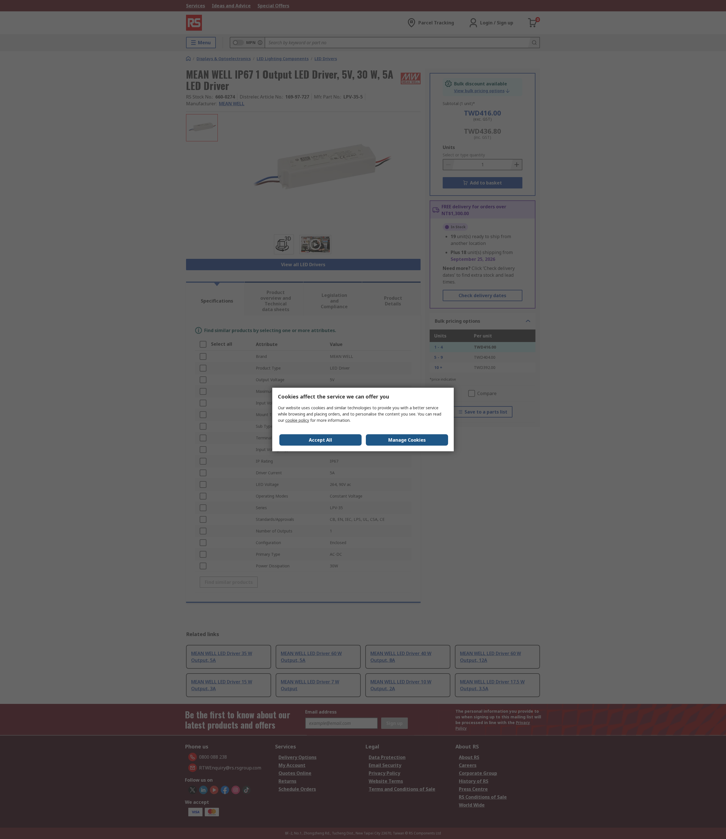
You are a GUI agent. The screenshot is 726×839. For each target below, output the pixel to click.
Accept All (320, 440)
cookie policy (297, 420)
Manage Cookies (407, 440)
